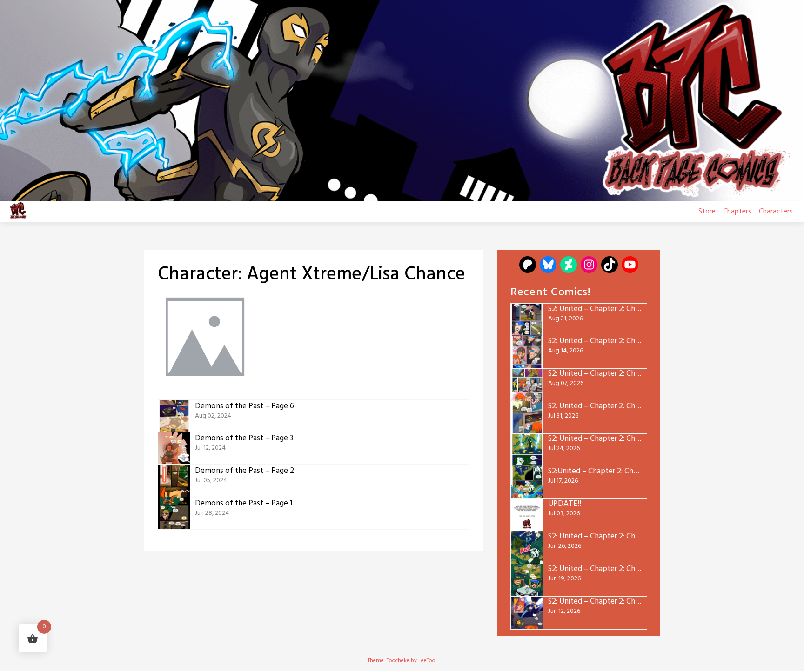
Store (707, 212)
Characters (776, 212)
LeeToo (427, 660)
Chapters (737, 212)
